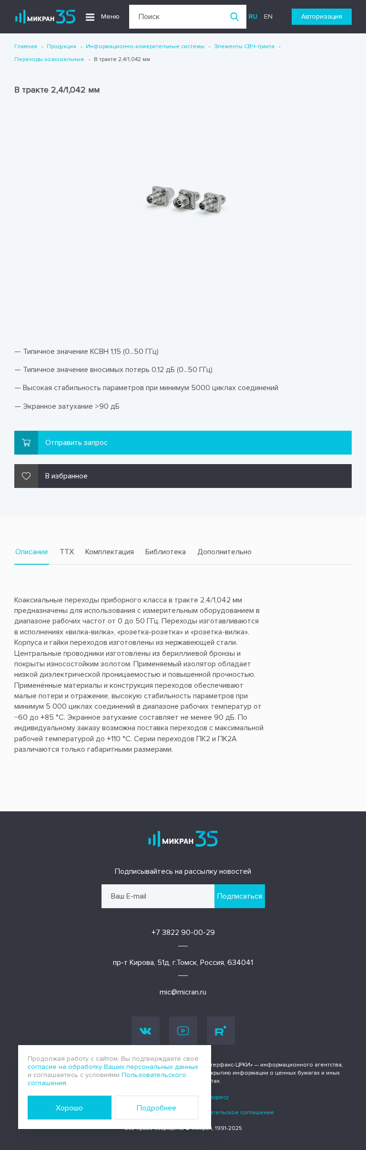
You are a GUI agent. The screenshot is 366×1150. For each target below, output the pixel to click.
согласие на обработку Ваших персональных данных (113, 1067)
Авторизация (321, 16)
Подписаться (239, 896)
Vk (146, 1030)
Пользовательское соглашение (229, 1112)
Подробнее (156, 1108)
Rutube (221, 1030)
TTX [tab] (67, 552)
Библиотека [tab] (165, 552)
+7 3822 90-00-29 (183, 932)
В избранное (66, 476)
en (268, 16)
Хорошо (69, 1108)
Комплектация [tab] (109, 552)
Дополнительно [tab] (224, 552)
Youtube (183, 1030)
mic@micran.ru (183, 992)
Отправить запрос (76, 442)
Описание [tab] (31, 552)
